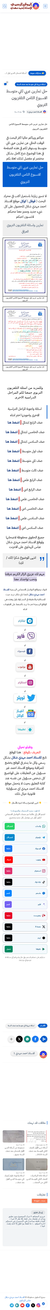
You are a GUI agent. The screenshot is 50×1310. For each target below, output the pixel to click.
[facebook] (28, 1305)
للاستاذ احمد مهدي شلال (26, 757)
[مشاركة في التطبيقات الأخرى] (11, 1039)
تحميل (9, 949)
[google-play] (17, 1305)
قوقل (32, 201)
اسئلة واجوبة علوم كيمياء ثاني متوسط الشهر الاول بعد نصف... (14, 1179)
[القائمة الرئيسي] (45, 6)
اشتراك (9, 859)
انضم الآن (10, 826)
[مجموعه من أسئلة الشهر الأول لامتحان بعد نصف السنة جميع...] (13, 1136)
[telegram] (12, 1305)
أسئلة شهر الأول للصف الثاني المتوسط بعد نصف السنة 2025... (38, 1151)
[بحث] (5, 6)
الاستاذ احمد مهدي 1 (34, 111)
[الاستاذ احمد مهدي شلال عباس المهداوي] (25, 6)
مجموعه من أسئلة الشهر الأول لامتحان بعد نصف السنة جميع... (14, 1151)
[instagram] (38, 1305)
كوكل (23, 201)
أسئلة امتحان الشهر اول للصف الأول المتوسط (15, 73)
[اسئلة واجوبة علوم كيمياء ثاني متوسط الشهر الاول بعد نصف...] (13, 1164)
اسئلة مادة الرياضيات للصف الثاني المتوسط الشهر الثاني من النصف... (36, 1179)
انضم (8, 893)
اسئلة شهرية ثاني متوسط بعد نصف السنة (31, 84)
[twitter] (33, 1305)
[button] (35, 1039)
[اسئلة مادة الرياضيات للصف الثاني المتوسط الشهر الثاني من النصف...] (36, 1164)
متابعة (8, 848)
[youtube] (22, 1305)
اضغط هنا (14, 422)
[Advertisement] (25, 42)
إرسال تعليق (38, 1212)
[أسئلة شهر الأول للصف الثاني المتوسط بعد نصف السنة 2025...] (36, 1136)
